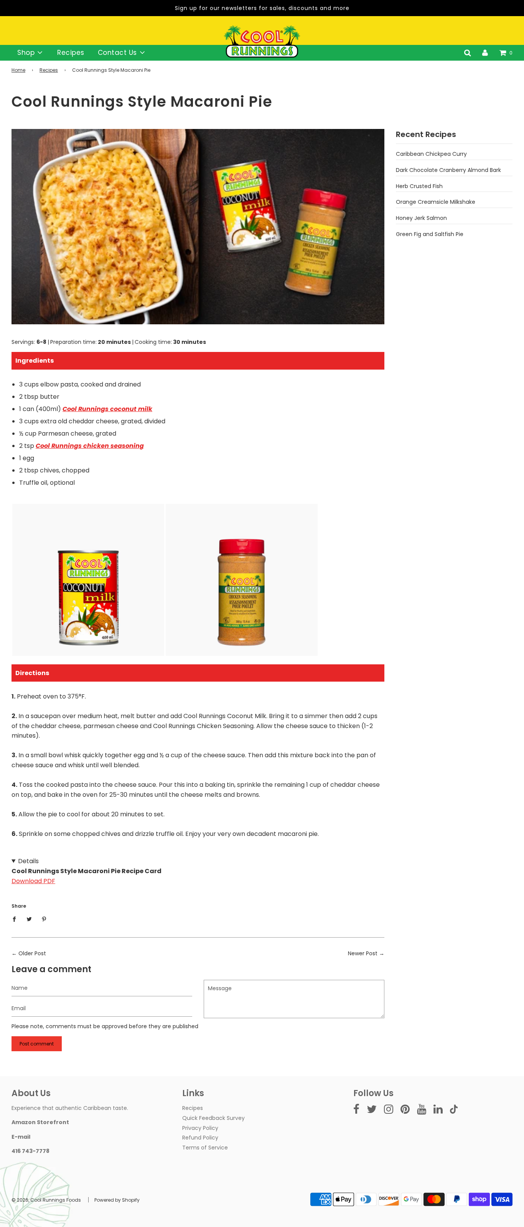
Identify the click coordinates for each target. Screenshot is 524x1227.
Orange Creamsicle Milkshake (435, 202)
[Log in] (485, 52)
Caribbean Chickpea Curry (431, 154)
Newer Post (362, 953)
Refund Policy (200, 1137)
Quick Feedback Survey (213, 1118)
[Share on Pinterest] (44, 919)
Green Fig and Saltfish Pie (429, 234)
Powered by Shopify (117, 1200)
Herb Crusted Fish (419, 186)
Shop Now (88, 615)
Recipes (70, 52)
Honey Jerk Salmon (421, 218)
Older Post (32, 953)
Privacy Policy (200, 1128)
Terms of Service (205, 1147)
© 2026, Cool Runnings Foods (46, 1200)
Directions (32, 673)
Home (18, 70)
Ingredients (34, 360)
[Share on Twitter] (29, 919)
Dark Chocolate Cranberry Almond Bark (448, 170)
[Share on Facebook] (16, 919)
